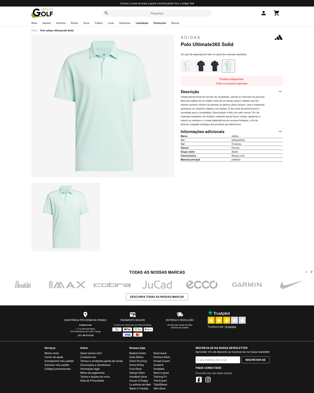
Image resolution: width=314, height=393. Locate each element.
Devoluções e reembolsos (95, 365)
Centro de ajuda (53, 357)
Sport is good (161, 373)
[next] (311, 272)
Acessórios (125, 23)
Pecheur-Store (161, 357)
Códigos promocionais (57, 369)
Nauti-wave (160, 353)
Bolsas (74, 23)
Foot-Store (135, 369)
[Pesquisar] (106, 13)
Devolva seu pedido (180, 327)
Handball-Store (138, 376)
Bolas (34, 23)
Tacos (86, 23)
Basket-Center (137, 353)
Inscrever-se (255, 360)
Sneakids (158, 369)
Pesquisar (157, 13)
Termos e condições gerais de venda (101, 361)
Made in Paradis (138, 388)
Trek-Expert (160, 380)
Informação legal (90, 369)
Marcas (175, 23)
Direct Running (138, 361)
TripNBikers (160, 384)
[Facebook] (199, 380)
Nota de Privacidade (92, 380)
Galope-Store (137, 373)
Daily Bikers (136, 357)
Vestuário (61, 23)
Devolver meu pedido (56, 365)
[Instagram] (208, 380)
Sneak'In (158, 365)
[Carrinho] (276, 13)
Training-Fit (160, 376)
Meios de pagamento (92, 373)
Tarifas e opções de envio (95, 376)
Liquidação (142, 23)
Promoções (160, 23)
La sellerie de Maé (140, 384)
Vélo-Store (159, 388)
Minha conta (51, 353)
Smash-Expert (161, 361)
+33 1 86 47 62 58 (85, 335)
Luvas (111, 23)
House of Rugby (138, 380)
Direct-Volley (136, 365)
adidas (191, 37)
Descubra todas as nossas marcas (157, 297)
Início (34, 30)
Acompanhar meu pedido (59, 361)
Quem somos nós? (91, 353)
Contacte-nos (85, 325)
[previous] (306, 272)
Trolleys (99, 23)
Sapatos (46, 23)
